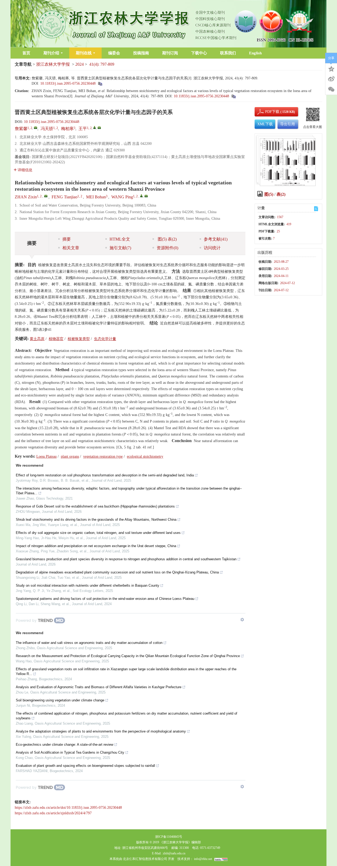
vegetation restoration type (103, 456)
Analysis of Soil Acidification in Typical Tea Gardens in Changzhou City (70, 752)
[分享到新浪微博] (331, 79)
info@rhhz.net (203, 859)
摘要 (66, 239)
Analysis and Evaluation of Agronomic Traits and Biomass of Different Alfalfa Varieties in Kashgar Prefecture (98, 687)
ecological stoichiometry (145, 456)
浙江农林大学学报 (53, 64)
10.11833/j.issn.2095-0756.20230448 (68, 83)
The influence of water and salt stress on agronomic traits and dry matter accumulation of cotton (89, 643)
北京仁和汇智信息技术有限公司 (145, 859)
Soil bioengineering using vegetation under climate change (60, 700)
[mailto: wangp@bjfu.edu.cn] (146, 196)
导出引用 (287, 124)
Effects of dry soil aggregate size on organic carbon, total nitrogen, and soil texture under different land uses (98, 533)
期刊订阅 (170, 53)
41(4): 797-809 (101, 64)
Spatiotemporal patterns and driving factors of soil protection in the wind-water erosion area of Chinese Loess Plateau (105, 599)
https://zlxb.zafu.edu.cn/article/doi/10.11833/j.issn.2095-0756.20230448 (68, 808)
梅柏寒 (67, 128)
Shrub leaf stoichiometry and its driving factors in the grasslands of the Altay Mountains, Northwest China (96, 519)
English (255, 53)
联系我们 (228, 53)
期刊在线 (84, 53)
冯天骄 (47, 128)
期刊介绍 (51, 53)
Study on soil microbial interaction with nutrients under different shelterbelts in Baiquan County (87, 585)
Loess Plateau (46, 456)
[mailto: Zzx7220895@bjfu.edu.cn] (46, 196)
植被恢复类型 (79, 339)
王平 (82, 128)
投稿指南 (141, 53)
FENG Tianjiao (64, 197)
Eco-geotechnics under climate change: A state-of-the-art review (64, 745)
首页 (26, 53)
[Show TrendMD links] (242, 620)
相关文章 (70, 248)
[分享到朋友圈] (331, 89)
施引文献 (120, 248)
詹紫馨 (21, 128)
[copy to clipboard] (233, 96)
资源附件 (167, 248)
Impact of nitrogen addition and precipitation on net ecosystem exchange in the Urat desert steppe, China (96, 546)
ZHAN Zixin (26, 197)
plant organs (70, 456)
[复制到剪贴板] (100, 83)
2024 (79, 64)
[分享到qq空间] (331, 68)
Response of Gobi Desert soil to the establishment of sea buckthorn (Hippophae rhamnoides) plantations (95, 506)
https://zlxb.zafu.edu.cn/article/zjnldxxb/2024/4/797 (53, 813)
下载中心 (199, 53)
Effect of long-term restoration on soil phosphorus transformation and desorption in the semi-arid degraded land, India (105, 475)
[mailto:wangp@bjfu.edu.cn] (99, 127)
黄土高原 (37, 339)
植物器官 (56, 339)
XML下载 (265, 124)
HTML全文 (120, 239)
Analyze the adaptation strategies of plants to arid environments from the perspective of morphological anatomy (101, 731)
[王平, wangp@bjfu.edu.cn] (94, 127)
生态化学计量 (105, 339)
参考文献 (215, 239)
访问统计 (212, 248)
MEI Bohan (96, 197)
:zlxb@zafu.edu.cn (173, 853)
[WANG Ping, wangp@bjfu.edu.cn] (141, 195)
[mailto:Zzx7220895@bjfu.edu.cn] (35, 127)
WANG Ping (122, 197)
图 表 (167, 239)
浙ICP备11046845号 (168, 837)
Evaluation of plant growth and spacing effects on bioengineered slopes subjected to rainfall (85, 766)
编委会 (114, 53)
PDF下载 (267, 112)
